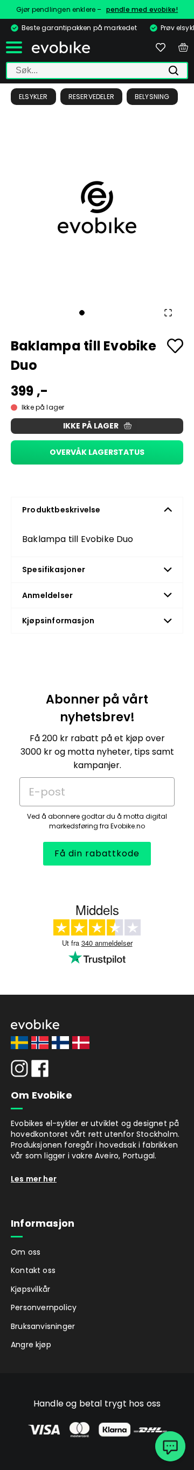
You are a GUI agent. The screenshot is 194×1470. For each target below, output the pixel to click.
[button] (97, 207)
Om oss (25, 1252)
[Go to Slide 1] (82, 312)
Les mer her (34, 1178)
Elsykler (33, 96)
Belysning (152, 96)
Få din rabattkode (97, 853)
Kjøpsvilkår (30, 1289)
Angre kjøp (31, 1344)
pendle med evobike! (142, 9)
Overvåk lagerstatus (97, 452)
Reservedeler (91, 96)
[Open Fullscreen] (168, 312)
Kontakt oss (33, 1270)
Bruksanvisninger (43, 1326)
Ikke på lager (91, 425)
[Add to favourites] (175, 346)
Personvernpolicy (44, 1307)
